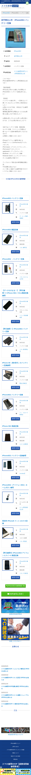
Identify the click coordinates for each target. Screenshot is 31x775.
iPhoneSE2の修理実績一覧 (16, 585)
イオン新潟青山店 (24, 350)
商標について (15, 753)
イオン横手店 (23, 247)
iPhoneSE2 (17, 51)
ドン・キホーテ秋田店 (24, 413)
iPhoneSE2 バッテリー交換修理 (14, 455)
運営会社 (15, 759)
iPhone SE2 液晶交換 (10, 426)
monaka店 (22, 473)
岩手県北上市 (18, 56)
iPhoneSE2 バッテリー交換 (12, 198)
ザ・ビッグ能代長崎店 (24, 217)
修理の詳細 (15, 222)
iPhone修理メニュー (15, 743)
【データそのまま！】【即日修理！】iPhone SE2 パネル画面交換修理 (15, 292)
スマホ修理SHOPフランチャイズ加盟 (15, 749)
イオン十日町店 (24, 573)
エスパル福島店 (24, 444)
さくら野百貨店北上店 (24, 508)
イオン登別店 (23, 541)
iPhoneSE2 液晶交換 (10, 230)
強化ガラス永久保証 (15, 756)
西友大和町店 (23, 383)
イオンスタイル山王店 (24, 278)
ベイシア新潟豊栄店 (24, 316)
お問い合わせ (15, 746)
